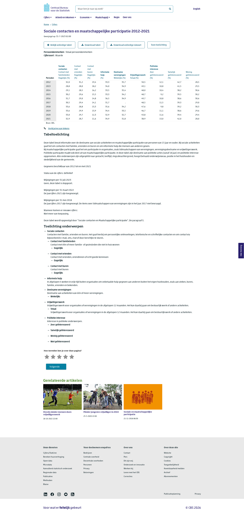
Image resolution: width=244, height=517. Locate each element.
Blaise (45, 484)
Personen (87, 465)
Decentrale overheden (93, 461)
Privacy (86, 469)
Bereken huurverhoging (53, 457)
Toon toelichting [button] (159, 45)
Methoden (47, 480)
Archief (167, 472)
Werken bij (128, 469)
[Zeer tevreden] (72, 356)
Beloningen (88, 472)
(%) (64, 72)
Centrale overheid (91, 457)
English (196, 9)
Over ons (127, 17)
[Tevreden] (65, 356)
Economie (85, 17)
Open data (47, 461)
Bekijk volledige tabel (61, 45)
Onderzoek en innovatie (134, 465)
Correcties (128, 476)
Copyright (168, 457)
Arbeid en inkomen (64, 17)
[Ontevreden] (53, 356)
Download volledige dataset (127, 45)
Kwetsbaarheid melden (174, 469)
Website (167, 453)
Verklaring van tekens (58, 129)
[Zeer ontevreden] (47, 356)
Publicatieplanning (172, 494)
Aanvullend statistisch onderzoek (57, 469)
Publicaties (48, 476)
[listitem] (45, 494)
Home (46, 24)
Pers (125, 457)
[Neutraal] (59, 356)
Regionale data (49, 472)
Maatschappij (101, 17)
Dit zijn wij (128, 461)
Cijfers (47, 17)
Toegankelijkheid (171, 465)
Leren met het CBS (132, 472)
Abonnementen (171, 476)
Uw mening (241, 250)
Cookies (167, 461)
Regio (116, 17)
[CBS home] (57, 7)
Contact (127, 453)
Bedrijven (87, 453)
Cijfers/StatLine (50, 453)
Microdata (47, 465)
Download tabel (93, 45)
